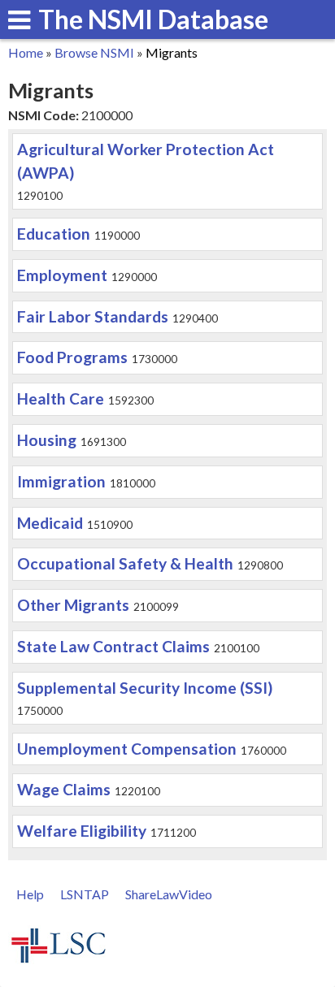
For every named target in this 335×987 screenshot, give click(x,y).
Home (25, 52)
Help (30, 894)
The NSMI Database (153, 19)
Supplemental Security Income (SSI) (144, 687)
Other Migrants (73, 604)
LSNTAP (84, 894)
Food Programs (72, 357)
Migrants (172, 52)
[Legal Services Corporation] (58, 960)
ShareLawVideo (168, 894)
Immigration (61, 481)
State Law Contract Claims (113, 646)
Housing (46, 440)
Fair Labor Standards (92, 316)
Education (53, 233)
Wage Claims (64, 789)
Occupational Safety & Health (125, 563)
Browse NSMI (94, 52)
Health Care (60, 398)
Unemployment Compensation (127, 748)
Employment (62, 275)
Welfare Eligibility (81, 830)
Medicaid (50, 522)
